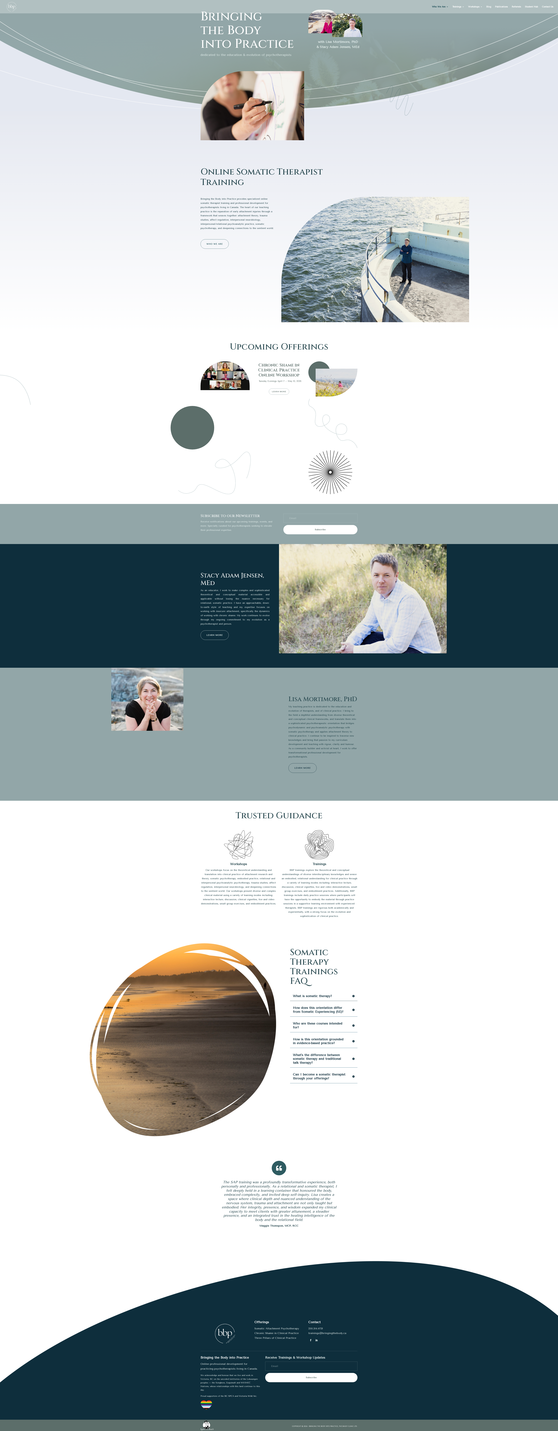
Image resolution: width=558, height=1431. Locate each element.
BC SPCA (229, 1396)
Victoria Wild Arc (247, 1396)
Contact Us (547, 7)
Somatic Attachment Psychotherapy (276, 1328)
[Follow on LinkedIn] (316, 1340)
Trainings (456, 7)
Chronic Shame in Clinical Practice (276, 1333)
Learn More (279, 392)
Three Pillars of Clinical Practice (275, 1338)
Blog (488, 7)
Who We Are (439, 7)
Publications (501, 7)
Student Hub (531, 7)
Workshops (474, 7)
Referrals (516, 7)
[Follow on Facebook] (310, 1340)
